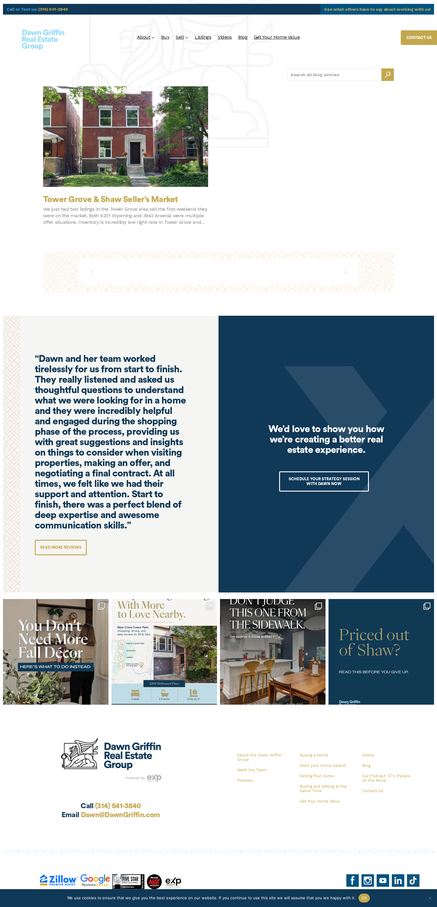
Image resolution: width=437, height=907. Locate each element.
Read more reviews (60, 547)
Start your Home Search (323, 765)
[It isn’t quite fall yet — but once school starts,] (56, 652)
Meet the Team (252, 770)
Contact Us (372, 791)
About (143, 37)
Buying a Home (314, 755)
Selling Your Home (317, 776)
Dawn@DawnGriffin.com (120, 815)
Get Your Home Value (277, 37)
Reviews (245, 780)
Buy (165, 37)
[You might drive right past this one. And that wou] (273, 652)
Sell (180, 37)
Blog (242, 37)
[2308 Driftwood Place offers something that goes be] (164, 652)
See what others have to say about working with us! (377, 9)
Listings (203, 37)
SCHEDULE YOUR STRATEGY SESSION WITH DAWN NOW (324, 481)
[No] (430, 898)
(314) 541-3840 (53, 9)
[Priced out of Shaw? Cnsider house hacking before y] (381, 652)
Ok (364, 897)
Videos (225, 37)
